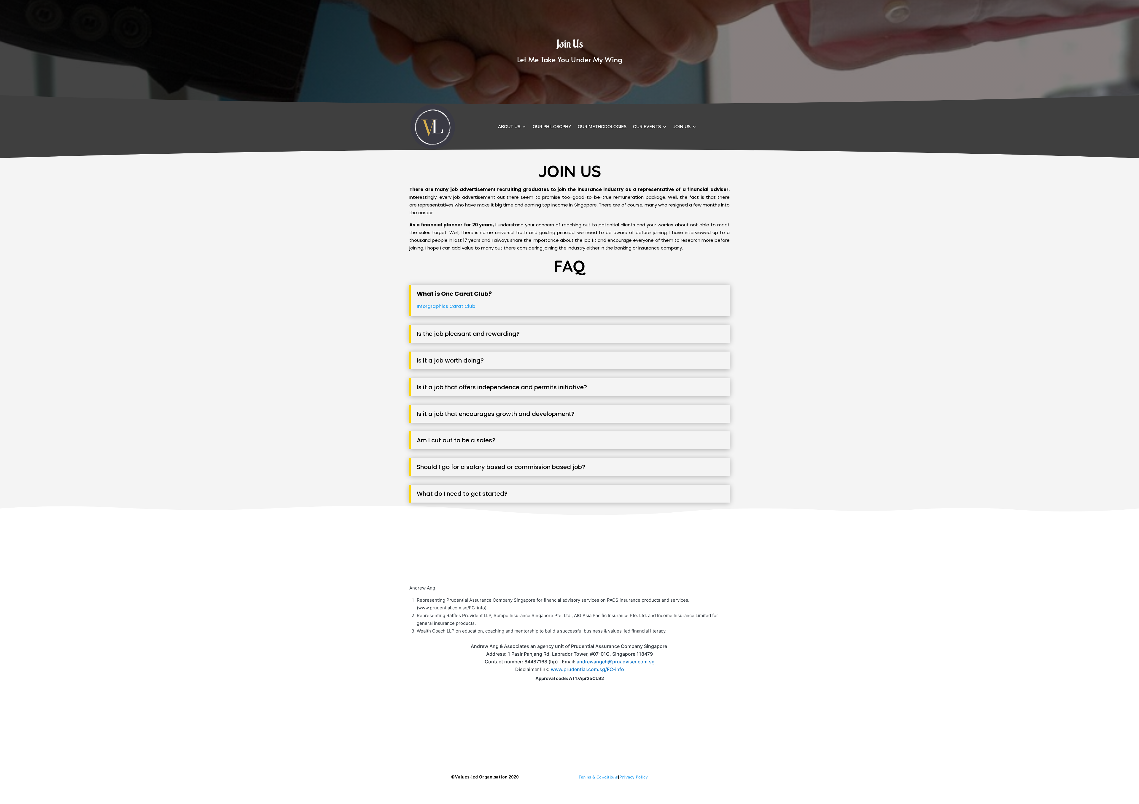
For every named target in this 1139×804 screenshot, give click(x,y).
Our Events (647, 126)
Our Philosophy (552, 126)
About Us (509, 126)
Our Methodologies (602, 126)
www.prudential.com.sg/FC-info (587, 669)
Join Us (682, 126)
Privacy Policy (633, 777)
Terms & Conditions (598, 777)
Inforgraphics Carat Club (446, 306)
